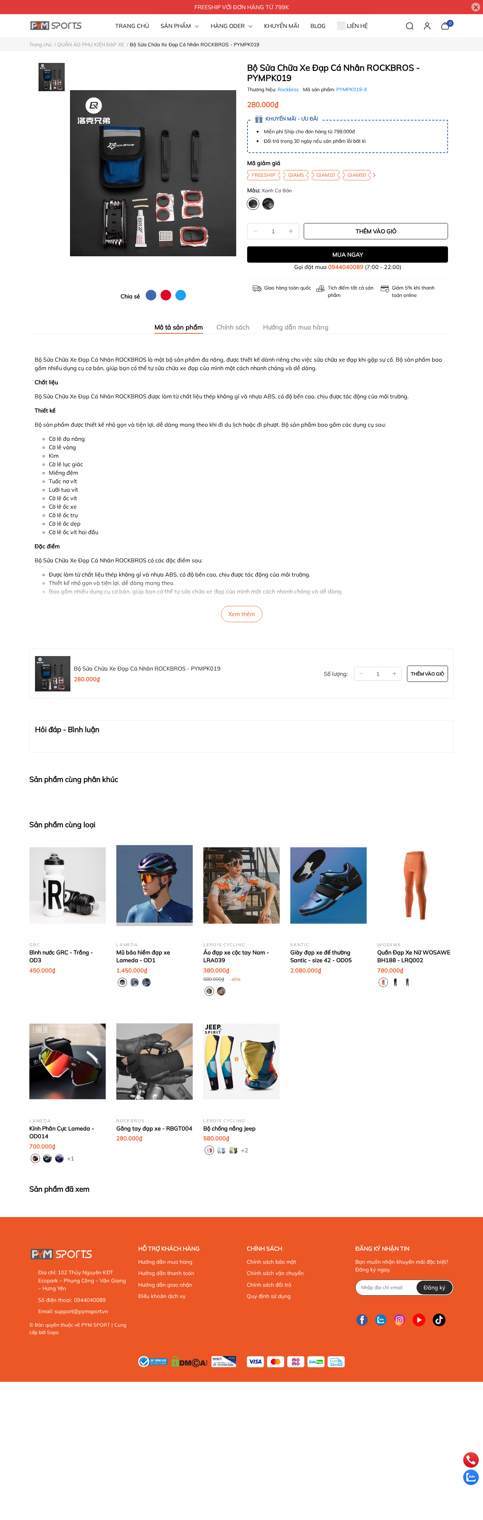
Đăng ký (435, 1287)
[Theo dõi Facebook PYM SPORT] (362, 1320)
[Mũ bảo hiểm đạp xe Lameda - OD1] (154, 885)
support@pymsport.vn (81, 1311)
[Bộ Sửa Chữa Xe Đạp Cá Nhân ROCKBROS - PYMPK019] (153, 173)
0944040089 (345, 266)
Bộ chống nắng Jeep (229, 1128)
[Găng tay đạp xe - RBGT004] (154, 1061)
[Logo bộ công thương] (187, 1360)
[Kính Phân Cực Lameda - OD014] (67, 1061)
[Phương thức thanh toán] (296, 1362)
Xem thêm (241, 614)
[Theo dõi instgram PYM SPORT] (399, 1320)
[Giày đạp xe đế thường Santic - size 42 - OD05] (328, 885)
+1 (71, 1158)
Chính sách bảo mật (271, 1261)
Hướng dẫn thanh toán (166, 1273)
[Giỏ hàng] (445, 25)
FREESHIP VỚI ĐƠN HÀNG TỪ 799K (241, 7)
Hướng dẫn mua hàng (165, 1261)
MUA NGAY (347, 254)
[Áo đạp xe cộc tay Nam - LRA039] (241, 885)
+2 (245, 1150)
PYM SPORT (95, 1325)
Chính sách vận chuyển (275, 1273)
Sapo (53, 1332)
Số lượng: (336, 673)
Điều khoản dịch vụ (162, 1296)
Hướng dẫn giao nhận (165, 1284)
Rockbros (289, 89)
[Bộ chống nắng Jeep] (241, 1061)
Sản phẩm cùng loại (62, 824)
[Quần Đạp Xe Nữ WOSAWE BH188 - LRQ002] (415, 885)
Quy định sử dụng (269, 1296)
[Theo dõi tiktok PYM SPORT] (439, 1320)
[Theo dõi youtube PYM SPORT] (419, 1320)
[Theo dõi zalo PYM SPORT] (381, 1320)
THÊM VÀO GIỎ (376, 231)
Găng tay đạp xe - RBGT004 (154, 1128)
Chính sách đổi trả (269, 1284)
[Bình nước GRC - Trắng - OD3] (67, 885)
